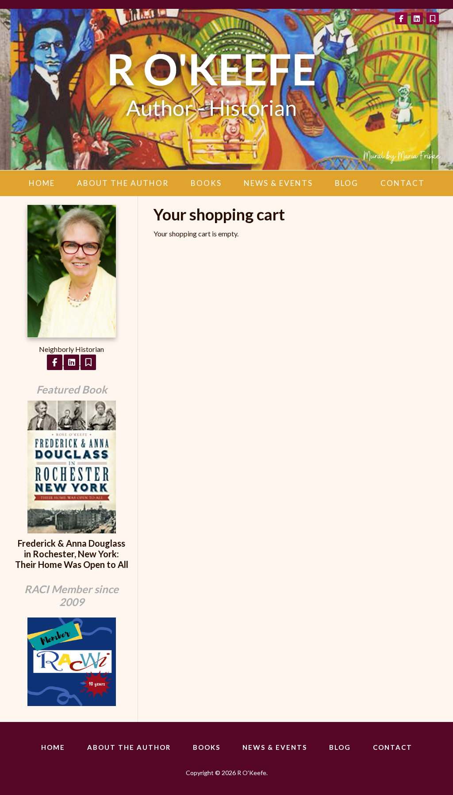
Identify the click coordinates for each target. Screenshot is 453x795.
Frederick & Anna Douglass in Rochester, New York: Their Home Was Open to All (71, 554)
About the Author (123, 183)
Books (206, 183)
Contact (402, 183)
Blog (346, 183)
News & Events (278, 183)
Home (42, 183)
